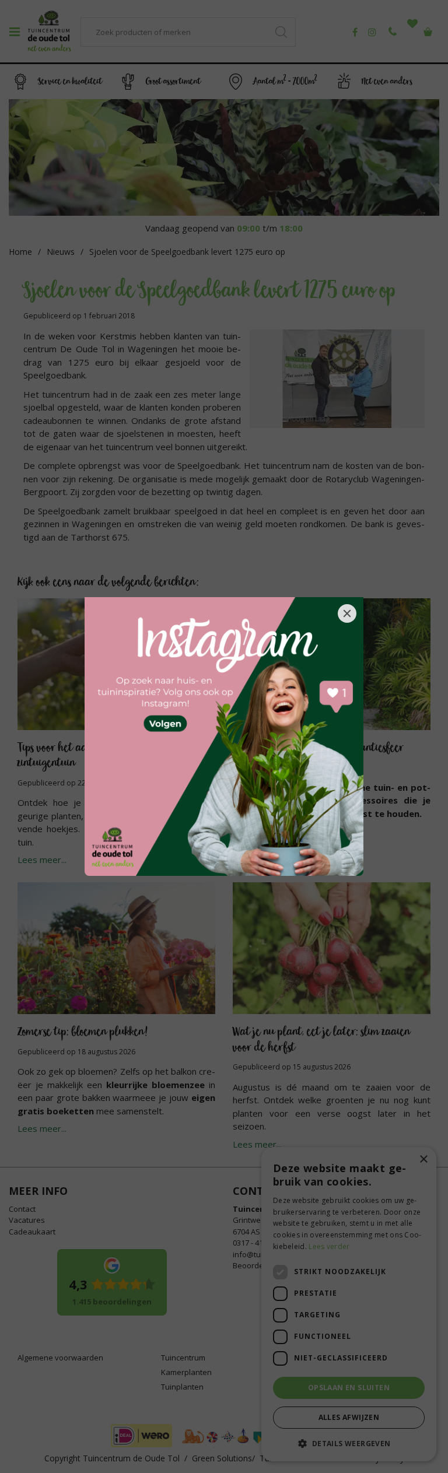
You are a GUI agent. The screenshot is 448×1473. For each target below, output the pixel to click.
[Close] (347, 613)
